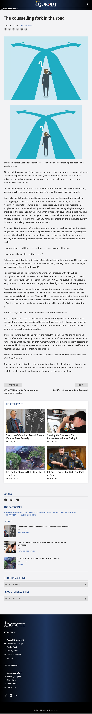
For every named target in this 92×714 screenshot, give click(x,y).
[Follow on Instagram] (11, 695)
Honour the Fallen (14, 654)
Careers (10, 658)
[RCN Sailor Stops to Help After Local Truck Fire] (25, 458)
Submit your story (14, 673)
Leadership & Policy (15, 512)
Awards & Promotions (66, 512)
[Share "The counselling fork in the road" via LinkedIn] (18, 29)
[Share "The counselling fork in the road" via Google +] (14, 29)
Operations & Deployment (39, 512)
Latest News (27, 25)
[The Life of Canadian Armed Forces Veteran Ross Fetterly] (25, 421)
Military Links (12, 651)
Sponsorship (12, 684)
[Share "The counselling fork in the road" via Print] (26, 29)
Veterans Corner (23, 532)
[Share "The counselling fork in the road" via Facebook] (6, 29)
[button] (3, 3)
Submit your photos (15, 676)
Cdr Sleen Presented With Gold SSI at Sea (65, 474)
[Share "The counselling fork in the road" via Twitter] (10, 29)
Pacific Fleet (12, 647)
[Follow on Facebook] (6, 695)
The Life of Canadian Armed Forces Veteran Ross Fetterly (25, 437)
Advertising (11, 680)
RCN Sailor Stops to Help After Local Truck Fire (25, 474)
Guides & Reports (28, 515)
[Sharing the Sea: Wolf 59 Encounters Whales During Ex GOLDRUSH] (66, 421)
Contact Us (11, 687)
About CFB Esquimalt (15, 640)
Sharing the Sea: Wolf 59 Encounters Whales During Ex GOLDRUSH (63, 437)
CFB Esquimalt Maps (15, 644)
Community (11, 515)
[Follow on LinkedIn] (16, 695)
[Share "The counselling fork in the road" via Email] (22, 29)
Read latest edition (10, 9)
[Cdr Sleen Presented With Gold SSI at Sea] (66, 458)
